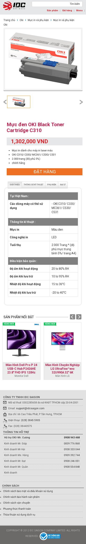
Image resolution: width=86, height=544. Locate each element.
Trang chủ (9, 20)
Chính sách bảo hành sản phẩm (21, 497)
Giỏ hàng (67, 10)
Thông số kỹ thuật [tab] (33, 185)
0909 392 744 (72, 455)
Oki (21, 20)
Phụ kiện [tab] (51, 185)
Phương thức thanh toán (17, 508)
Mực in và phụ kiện (38, 20)
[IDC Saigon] (14, 6)
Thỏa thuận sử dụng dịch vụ (19, 514)
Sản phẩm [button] (52, 10)
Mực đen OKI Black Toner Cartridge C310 (35, 127)
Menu (79, 10)
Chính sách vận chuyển (16, 502)
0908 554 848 (72, 466)
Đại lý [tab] (63, 185)
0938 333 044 (72, 449)
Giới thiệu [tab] (15, 185)
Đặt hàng (45, 171)
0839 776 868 (72, 443)
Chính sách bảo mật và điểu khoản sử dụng (28, 491)
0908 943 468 (72, 437)
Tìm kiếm (75, 3)
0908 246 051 (72, 461)
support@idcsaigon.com (30, 408)
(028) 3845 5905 (30, 420)
